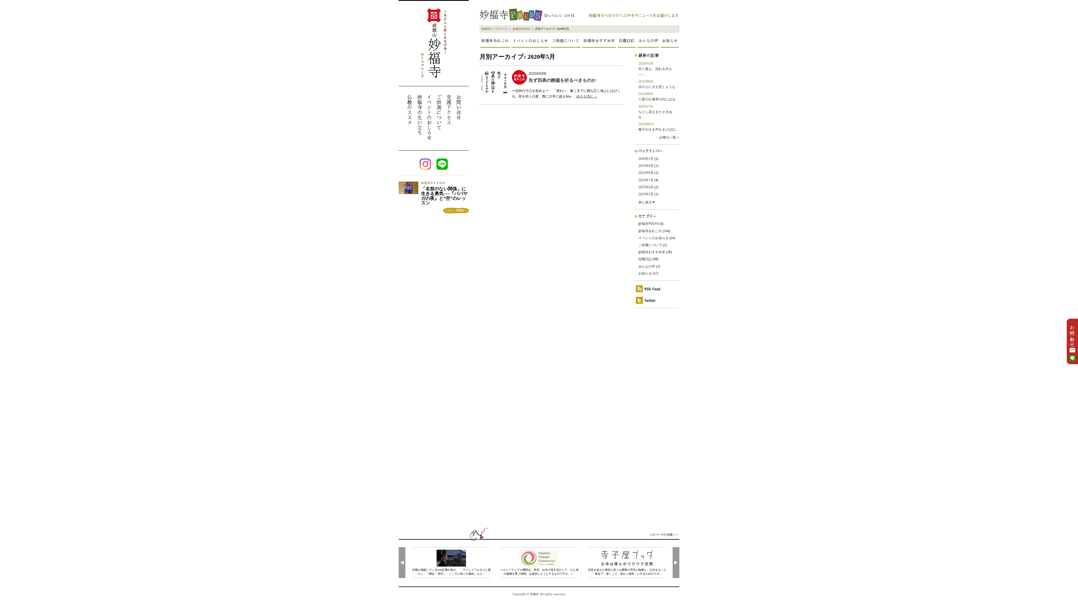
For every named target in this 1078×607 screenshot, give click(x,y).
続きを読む (586, 96)
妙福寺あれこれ (495, 40)
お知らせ (670, 40)
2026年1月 (646, 159)
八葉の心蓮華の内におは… (658, 99)
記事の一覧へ (669, 137)
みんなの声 (648, 40)
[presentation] (402, 562)
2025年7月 (646, 180)
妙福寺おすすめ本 (599, 40)
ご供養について (565, 40)
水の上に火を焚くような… (658, 87)
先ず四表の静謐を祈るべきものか (562, 80)
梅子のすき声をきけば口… (658, 130)
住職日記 (626, 40)
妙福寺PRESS (521, 28)
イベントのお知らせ (653, 238)
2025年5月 (646, 194)
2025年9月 (646, 166)
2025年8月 (646, 173)
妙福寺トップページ (494, 28)
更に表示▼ (646, 202)
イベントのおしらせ (530, 40)
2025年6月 (646, 187)
